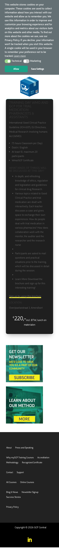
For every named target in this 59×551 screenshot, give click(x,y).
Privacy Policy (12, 507)
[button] (8, 61)
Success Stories (13, 497)
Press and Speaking (24, 448)
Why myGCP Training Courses (20, 457)
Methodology (12, 462)
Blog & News (12, 492)
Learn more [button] (20, 56)
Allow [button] (16, 68)
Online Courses (27, 482)
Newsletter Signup (30, 492)
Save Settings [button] (37, 68)
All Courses (11, 482)
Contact (9, 472)
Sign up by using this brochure (25, 296)
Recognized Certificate (32, 462)
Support (20, 472)
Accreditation (43, 457)
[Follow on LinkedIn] (29, 540)
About (9, 448)
